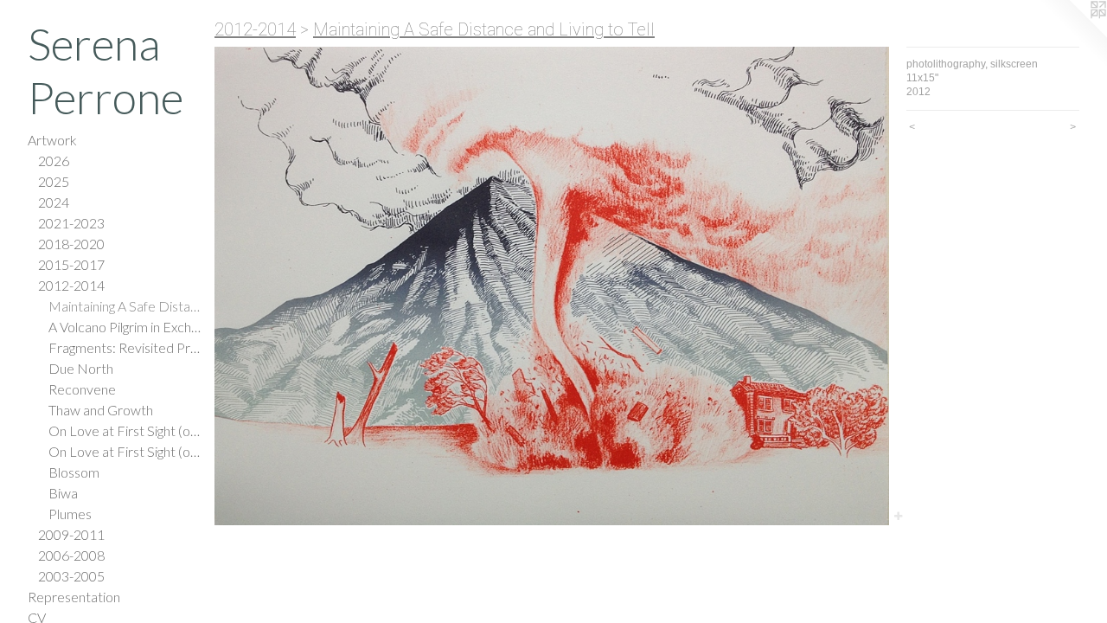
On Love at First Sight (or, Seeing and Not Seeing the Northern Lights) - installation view (124, 451)
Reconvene (82, 389)
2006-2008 (71, 555)
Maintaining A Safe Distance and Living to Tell (124, 306)
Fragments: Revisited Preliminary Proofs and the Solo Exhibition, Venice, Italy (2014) (124, 347)
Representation (74, 596)
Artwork (52, 140)
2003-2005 (71, 576)
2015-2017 (71, 264)
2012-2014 (71, 285)
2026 (53, 160)
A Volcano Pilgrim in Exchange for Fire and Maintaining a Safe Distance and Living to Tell (124, 326)
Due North (80, 368)
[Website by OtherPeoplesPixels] (1072, 34)
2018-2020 (71, 243)
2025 (53, 181)
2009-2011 (71, 534)
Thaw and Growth (100, 409)
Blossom (73, 472)
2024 (53, 202)
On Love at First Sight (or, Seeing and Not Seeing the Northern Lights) (124, 430)
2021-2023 (71, 223)
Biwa (63, 493)
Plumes (70, 513)
